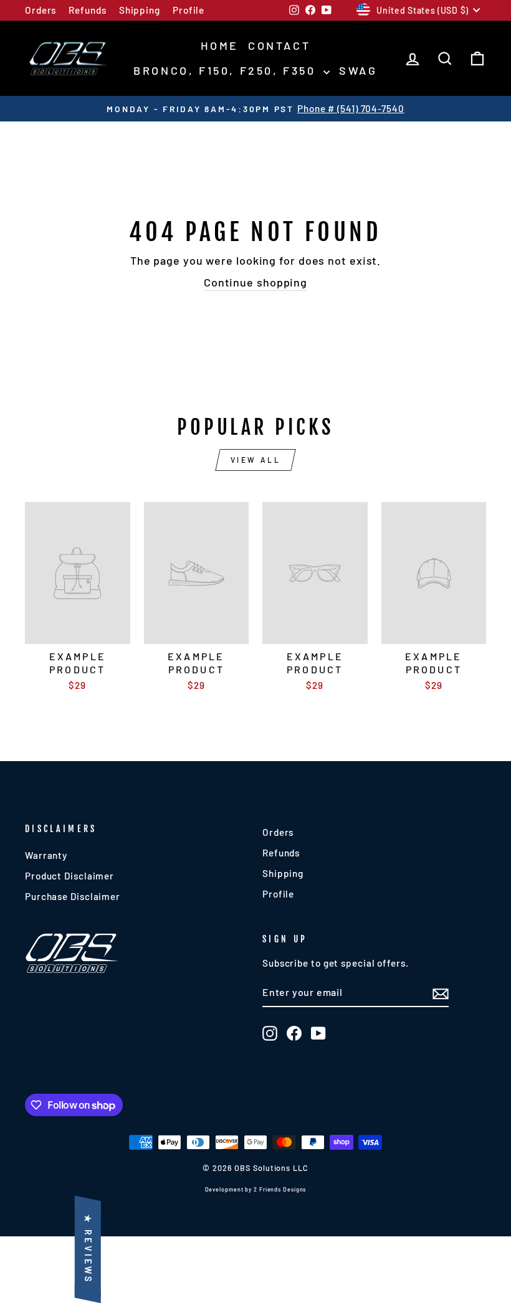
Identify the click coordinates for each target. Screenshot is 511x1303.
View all (256, 459)
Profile (188, 10)
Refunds (87, 10)
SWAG (358, 70)
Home (220, 45)
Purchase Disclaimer (72, 896)
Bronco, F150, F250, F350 (226, 70)
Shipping (139, 10)
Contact (279, 45)
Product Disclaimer (69, 875)
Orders (40, 10)
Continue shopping (255, 282)
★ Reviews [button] (88, 1249)
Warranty (46, 855)
